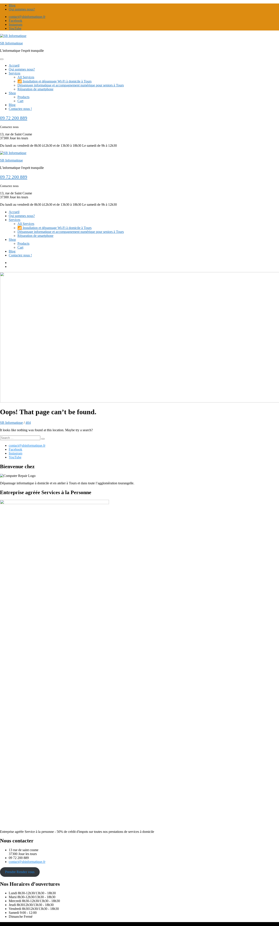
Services (14, 73)
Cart (20, 101)
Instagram (15, 24)
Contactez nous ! (20, 109)
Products (23, 97)
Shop (12, 93)
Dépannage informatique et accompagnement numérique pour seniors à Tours (70, 85)
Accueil (14, 65)
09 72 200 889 (13, 118)
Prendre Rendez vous (19, 872)
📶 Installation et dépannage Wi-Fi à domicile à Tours (54, 81)
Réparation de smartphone (35, 89)
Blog (12, 5)
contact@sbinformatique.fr (27, 17)
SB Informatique (11, 43)
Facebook (15, 20)
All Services (25, 77)
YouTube (15, 28)
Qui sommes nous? (22, 9)
